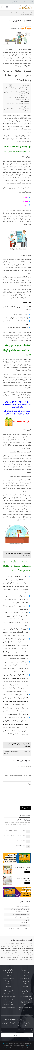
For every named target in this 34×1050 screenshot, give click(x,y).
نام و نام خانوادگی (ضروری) (24, 767)
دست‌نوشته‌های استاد (8, 978)
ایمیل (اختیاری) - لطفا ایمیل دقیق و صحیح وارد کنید (18, 775)
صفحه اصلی (19, 12)
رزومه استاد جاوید (8, 999)
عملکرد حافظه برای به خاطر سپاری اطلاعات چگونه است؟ (17, 89)
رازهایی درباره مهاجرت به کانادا (22, 911)
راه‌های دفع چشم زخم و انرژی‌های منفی (20, 909)
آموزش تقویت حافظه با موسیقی (23, 879)
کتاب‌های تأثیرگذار (25, 922)
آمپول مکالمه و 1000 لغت (25, 999)
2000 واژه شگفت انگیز (25, 996)
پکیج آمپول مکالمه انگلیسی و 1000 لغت (15, 831)
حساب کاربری (15, 2)
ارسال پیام (26, 808)
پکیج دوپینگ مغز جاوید (19, 841)
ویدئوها (8, 984)
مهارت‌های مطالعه (8, 981)
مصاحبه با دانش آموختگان (8, 1007)
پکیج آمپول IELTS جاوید (23, 820)
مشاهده (27, 872)
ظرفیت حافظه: (23, 101)
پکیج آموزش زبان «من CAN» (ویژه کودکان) (14, 836)
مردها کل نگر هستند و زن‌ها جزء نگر (21, 914)
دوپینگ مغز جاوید (25, 994)
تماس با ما (30, 2)
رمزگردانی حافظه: (23, 96)
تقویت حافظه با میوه (24, 925)
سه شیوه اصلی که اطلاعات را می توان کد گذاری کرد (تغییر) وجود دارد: (18, 98)
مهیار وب (16, 1047)
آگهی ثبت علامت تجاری (8, 996)
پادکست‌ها (8, 986)
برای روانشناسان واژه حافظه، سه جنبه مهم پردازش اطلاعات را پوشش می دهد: (16, 93)
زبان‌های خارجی (8, 973)
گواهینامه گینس (9, 1002)
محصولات (25, 975)
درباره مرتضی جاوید (25, 978)
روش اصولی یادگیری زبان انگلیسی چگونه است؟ (18, 917)
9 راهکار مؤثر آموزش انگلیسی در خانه (21, 868)
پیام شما (29, 784)
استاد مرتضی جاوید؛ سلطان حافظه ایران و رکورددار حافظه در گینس (26, 7)
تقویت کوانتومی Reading (25, 1010)
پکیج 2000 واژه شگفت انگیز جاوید (17, 846)
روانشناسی (8, 975)
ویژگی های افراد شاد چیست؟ (22, 906)
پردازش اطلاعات (22, 151)
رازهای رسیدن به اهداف (23, 920)
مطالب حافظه (11, 12)
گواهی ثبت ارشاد (8, 1005)
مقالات (4, 12)
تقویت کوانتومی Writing (25, 1007)
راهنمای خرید (23, 2)
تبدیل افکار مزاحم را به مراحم (25, 1003)
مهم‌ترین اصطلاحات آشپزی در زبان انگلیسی (19, 928)
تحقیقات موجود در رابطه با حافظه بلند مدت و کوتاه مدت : (17, 104)
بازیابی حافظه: (24, 107)
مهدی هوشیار (6, 1047)
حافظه (22, 55)
